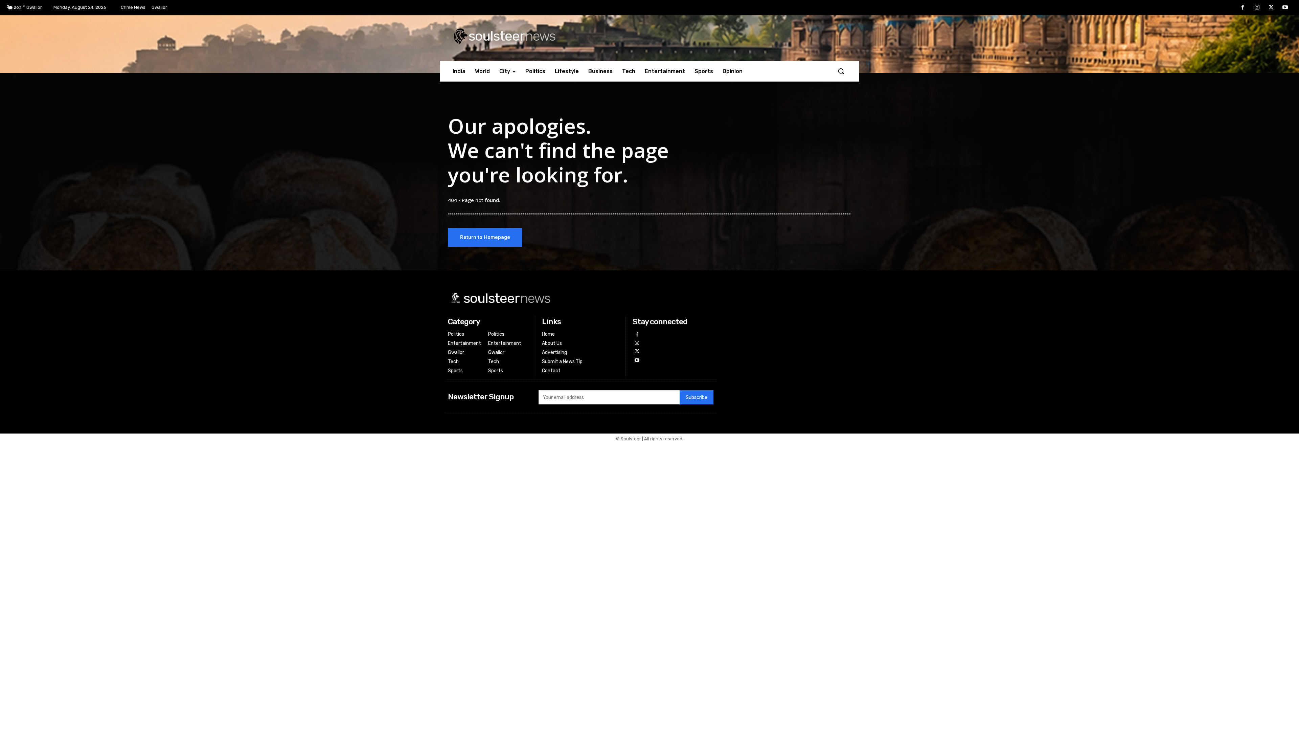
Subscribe (696, 397)
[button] (841, 71)
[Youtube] (1285, 8)
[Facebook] (1243, 8)
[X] (1271, 8)
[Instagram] (1257, 8)
